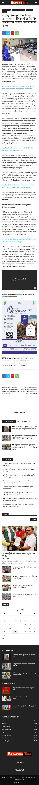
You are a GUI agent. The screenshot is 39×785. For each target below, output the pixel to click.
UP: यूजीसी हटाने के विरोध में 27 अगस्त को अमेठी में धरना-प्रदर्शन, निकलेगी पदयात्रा (18, 488)
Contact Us (12, 777)
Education (14, 10)
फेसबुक (21, 294)
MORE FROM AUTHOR (23, 422)
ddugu (26, 358)
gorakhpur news (7, 360)
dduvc (31, 358)
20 (20, 628)
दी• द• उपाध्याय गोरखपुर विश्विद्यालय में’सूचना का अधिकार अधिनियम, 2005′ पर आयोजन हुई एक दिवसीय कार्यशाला (28, 390)
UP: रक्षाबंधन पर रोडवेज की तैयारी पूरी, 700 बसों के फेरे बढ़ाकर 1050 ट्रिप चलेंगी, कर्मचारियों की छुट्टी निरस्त (19, 493)
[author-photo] (19, 410)
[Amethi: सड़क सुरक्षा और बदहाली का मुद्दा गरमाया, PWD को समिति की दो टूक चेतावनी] (6, 569)
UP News (4, 12)
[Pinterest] (12, 33)
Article (8, 7)
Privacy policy (20, 777)
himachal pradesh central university (22, 360)
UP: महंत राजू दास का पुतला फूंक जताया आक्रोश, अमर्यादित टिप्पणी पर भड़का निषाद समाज (24, 447)
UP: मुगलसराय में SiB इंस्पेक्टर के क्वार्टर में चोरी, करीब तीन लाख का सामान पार (18, 470)
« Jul (3, 638)
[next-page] (6, 454)
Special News (29, 10)
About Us (4, 777)
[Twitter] (8, 33)
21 (25, 628)
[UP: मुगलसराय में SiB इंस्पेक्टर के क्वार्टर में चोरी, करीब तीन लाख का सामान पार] (6, 438)
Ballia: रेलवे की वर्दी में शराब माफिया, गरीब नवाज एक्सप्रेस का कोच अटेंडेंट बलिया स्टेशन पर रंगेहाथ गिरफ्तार (20, 482)
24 (4, 632)
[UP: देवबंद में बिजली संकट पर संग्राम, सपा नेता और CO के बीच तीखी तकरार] (6, 596)
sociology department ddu (22, 363)
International (22, 10)
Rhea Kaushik (5, 558)
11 (10, 624)
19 (15, 628)
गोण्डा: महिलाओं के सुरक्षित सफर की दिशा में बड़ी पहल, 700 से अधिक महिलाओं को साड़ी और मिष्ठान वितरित (18, 505)
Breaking (9, 10)
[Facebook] (4, 33)
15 (30, 624)
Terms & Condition (30, 777)
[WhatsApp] (17, 33)
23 (34, 628)
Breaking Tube (7, 29)
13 (20, 624)
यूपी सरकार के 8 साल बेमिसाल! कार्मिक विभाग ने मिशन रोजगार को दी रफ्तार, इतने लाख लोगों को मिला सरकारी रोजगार (10, 390)
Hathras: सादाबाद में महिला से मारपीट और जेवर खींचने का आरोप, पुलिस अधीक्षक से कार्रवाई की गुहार (19, 499)
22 (30, 628)
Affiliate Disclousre (20, 779)
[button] (3, 2)
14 (25, 624)
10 (4, 624)
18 (10, 628)
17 (4, 628)
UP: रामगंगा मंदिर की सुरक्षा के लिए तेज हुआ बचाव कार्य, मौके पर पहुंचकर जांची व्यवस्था (19, 464)
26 (15, 632)
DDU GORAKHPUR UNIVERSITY (15, 358)
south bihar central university (10, 365)
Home (3, 7)
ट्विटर (3, 297)
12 (15, 624)
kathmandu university (8, 363)
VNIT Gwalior (23, 365)
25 (10, 632)
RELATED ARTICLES (9, 422)
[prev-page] (3, 454)
